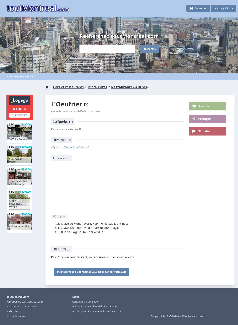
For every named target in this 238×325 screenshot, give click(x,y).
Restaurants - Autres (129, 87)
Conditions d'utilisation (85, 301)
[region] (117, 191)
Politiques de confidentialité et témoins (95, 306)
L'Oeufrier (67, 104)
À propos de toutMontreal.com (25, 301)
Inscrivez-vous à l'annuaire (22, 306)
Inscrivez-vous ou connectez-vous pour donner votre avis (91, 271)
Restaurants (97, 87)
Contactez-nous (16, 316)
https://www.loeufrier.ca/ (72, 147)
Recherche (149, 49)
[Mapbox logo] (59, 216)
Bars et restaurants (68, 87)
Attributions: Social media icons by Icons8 (96, 311)
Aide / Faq (13, 311)
